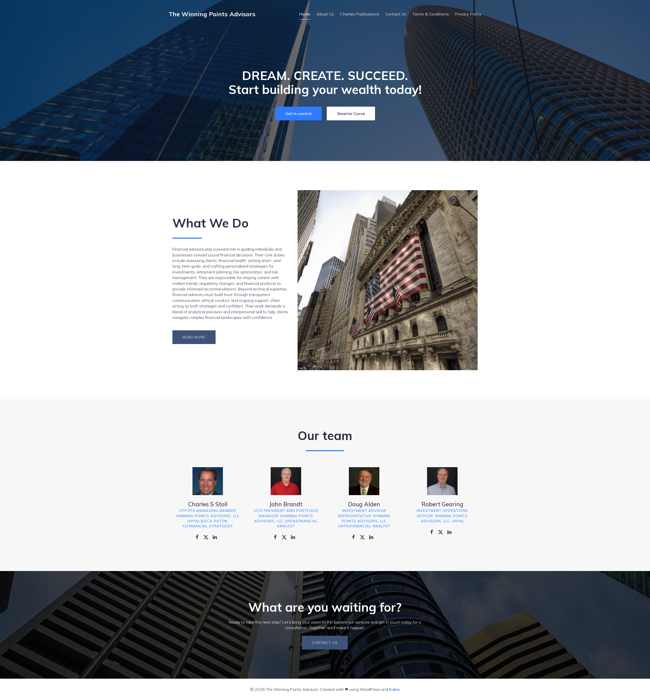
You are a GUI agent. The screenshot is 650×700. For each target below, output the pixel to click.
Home (304, 14)
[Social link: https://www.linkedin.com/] (216, 537)
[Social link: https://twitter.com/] (207, 537)
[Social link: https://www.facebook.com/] (198, 537)
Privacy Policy (468, 14)
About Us (325, 14)
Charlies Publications (359, 14)
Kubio (394, 689)
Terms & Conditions (430, 14)
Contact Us (395, 14)
